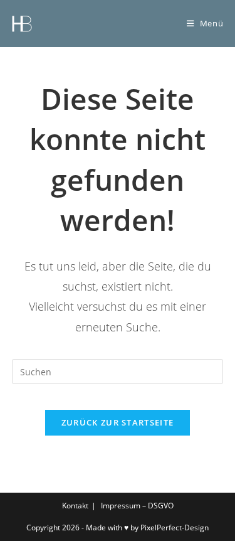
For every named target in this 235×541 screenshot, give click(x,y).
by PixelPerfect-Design (169, 527)
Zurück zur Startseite (117, 422)
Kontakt (75, 505)
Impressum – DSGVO (137, 505)
